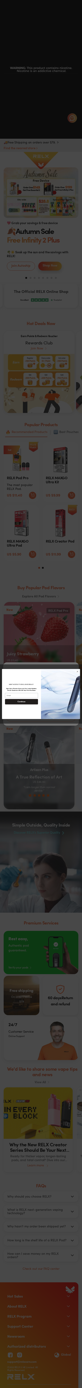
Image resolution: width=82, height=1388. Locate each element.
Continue (21, 702)
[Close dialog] (77, 671)
